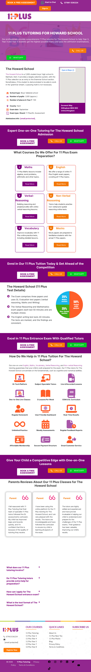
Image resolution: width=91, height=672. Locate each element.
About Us (52, 633)
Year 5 (15, 41)
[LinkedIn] (67, 663)
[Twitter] (73, 663)
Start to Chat (50, 2)
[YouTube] (78, 666)
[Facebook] (49, 663)
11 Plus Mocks (54, 639)
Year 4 (5, 41)
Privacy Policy (54, 644)
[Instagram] (55, 663)
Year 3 (86, 39)
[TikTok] (49, 669)
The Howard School (14, 74)
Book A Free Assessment (21, 2)
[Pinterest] (61, 663)
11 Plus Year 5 (31, 641)
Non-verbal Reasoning (73, 365)
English (26, 365)
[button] (23, 568)
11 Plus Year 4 (31, 639)
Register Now (12, 650)
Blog (51, 641)
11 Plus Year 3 (31, 636)
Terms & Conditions (56, 647)
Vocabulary (40, 365)
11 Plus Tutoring (32, 633)
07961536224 (11, 637)
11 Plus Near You (55, 636)
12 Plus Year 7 (31, 644)
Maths (32, 365)
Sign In (45, 8)
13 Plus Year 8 (31, 647)
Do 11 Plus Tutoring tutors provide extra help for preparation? (20, 581)
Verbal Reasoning (52, 365)
